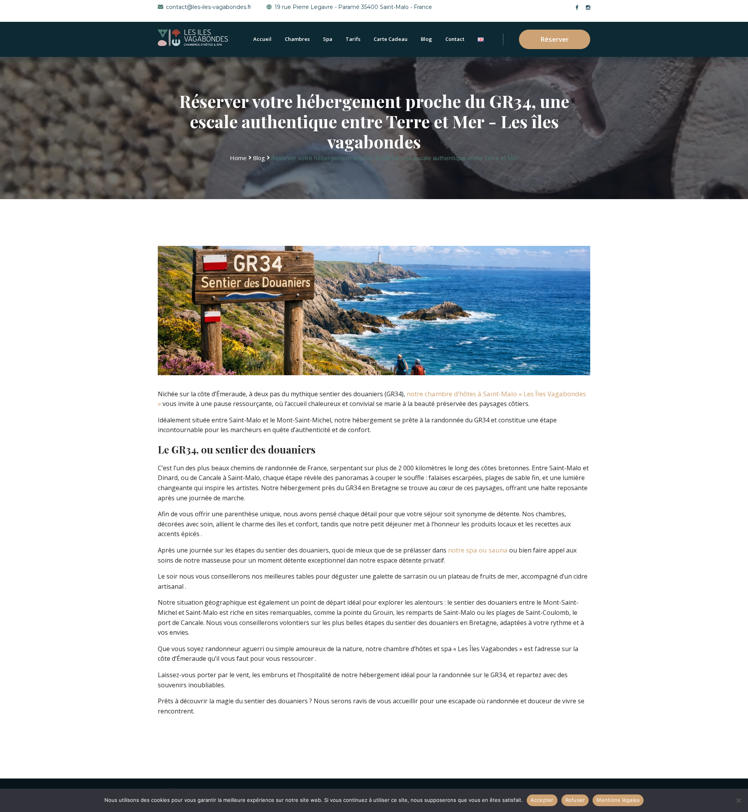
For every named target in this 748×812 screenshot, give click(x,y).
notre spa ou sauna (478, 549)
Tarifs (353, 38)
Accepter (542, 800)
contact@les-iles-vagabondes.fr (208, 7)
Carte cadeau (391, 38)
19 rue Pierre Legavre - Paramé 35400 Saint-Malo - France (353, 7)
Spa (327, 38)
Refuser (575, 800)
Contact (454, 38)
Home (238, 158)
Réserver (554, 39)
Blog (426, 38)
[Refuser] (738, 800)
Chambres (297, 38)
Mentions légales (618, 800)
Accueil (262, 38)
